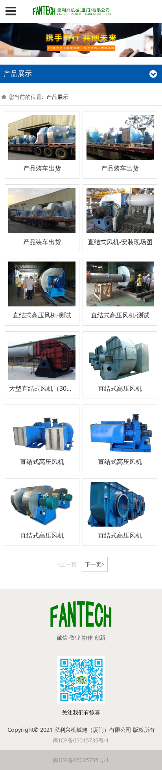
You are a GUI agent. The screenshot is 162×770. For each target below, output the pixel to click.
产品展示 (57, 96)
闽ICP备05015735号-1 (81, 740)
